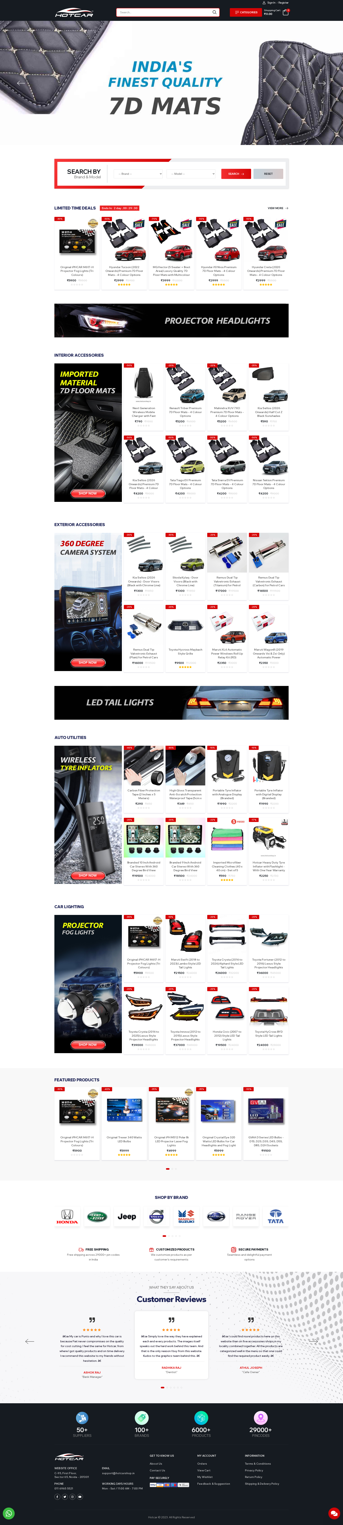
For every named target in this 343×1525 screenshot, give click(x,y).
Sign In (271, 2)
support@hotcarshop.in (118, 1473)
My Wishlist (205, 1477)
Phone (59, 1483)
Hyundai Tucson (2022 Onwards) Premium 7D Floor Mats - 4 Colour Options (124, 271)
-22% (212, 819)
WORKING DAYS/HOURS (118, 1483)
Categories (248, 12)
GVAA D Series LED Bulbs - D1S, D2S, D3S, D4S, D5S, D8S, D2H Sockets (266, 1141)
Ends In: (107, 208)
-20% (171, 365)
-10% (212, 747)
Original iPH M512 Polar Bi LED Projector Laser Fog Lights (171, 1141)
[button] (168, 1169)
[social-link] (57, 1497)
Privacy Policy (254, 1470)
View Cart (203, 1470)
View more (275, 208)
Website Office (65, 1468)
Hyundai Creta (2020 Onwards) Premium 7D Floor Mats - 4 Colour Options (266, 271)
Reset (268, 173)
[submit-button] (214, 12)
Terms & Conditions (258, 1463)
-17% (253, 819)
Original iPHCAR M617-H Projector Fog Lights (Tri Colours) (77, 271)
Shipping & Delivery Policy (262, 1483)
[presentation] (21, 83)
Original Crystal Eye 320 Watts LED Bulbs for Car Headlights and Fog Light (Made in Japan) (219, 1143)
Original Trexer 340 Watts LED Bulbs (124, 1139)
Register (283, 2)
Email (106, 1468)
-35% (254, 365)
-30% (60, 218)
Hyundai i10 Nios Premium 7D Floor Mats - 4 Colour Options (219, 271)
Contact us (157, 1470)
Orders (202, 1463)
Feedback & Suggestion (213, 1483)
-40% (129, 747)
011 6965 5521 (63, 1488)
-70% (154, 218)
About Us (156, 1463)
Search (234, 173)
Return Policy (253, 1477)
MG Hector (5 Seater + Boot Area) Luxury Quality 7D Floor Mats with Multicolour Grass (171, 273)
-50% (107, 218)
